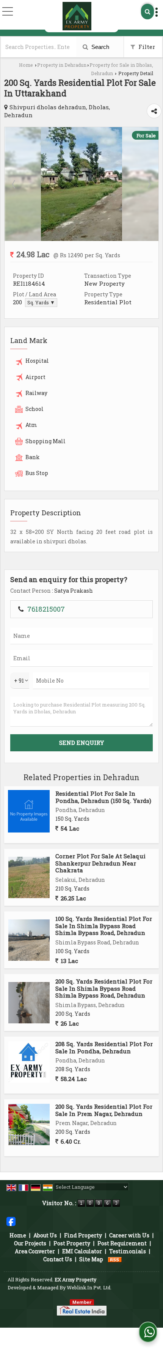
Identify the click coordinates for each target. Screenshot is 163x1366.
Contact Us (57, 1259)
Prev (14, 184)
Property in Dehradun (61, 65)
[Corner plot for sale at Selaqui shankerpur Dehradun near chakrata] (29, 877)
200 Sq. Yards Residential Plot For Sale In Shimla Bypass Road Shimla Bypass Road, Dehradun (103, 988)
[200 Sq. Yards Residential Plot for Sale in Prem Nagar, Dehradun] (29, 1124)
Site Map (91, 1259)
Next (149, 184)
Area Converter (35, 1251)
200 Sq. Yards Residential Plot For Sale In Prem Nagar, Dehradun (103, 1110)
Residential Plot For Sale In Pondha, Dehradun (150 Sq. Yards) (103, 797)
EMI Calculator (82, 1251)
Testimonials (127, 1251)
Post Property (71, 1243)
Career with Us (129, 1235)
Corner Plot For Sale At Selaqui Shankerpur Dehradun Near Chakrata (100, 863)
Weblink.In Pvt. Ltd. (89, 1287)
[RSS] (115, 1259)
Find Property (83, 1235)
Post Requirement (122, 1243)
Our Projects (30, 1243)
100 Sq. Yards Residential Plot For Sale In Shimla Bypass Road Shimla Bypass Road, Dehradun (103, 925)
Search (99, 47)
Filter (146, 46)
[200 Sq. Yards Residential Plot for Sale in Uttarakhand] (81, 238)
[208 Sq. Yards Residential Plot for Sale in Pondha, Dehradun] (29, 1062)
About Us (45, 1235)
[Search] (147, 11)
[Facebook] (11, 1220)
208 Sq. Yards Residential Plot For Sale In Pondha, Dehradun (104, 1047)
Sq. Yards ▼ (41, 302)
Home (26, 65)
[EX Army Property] (77, 16)
